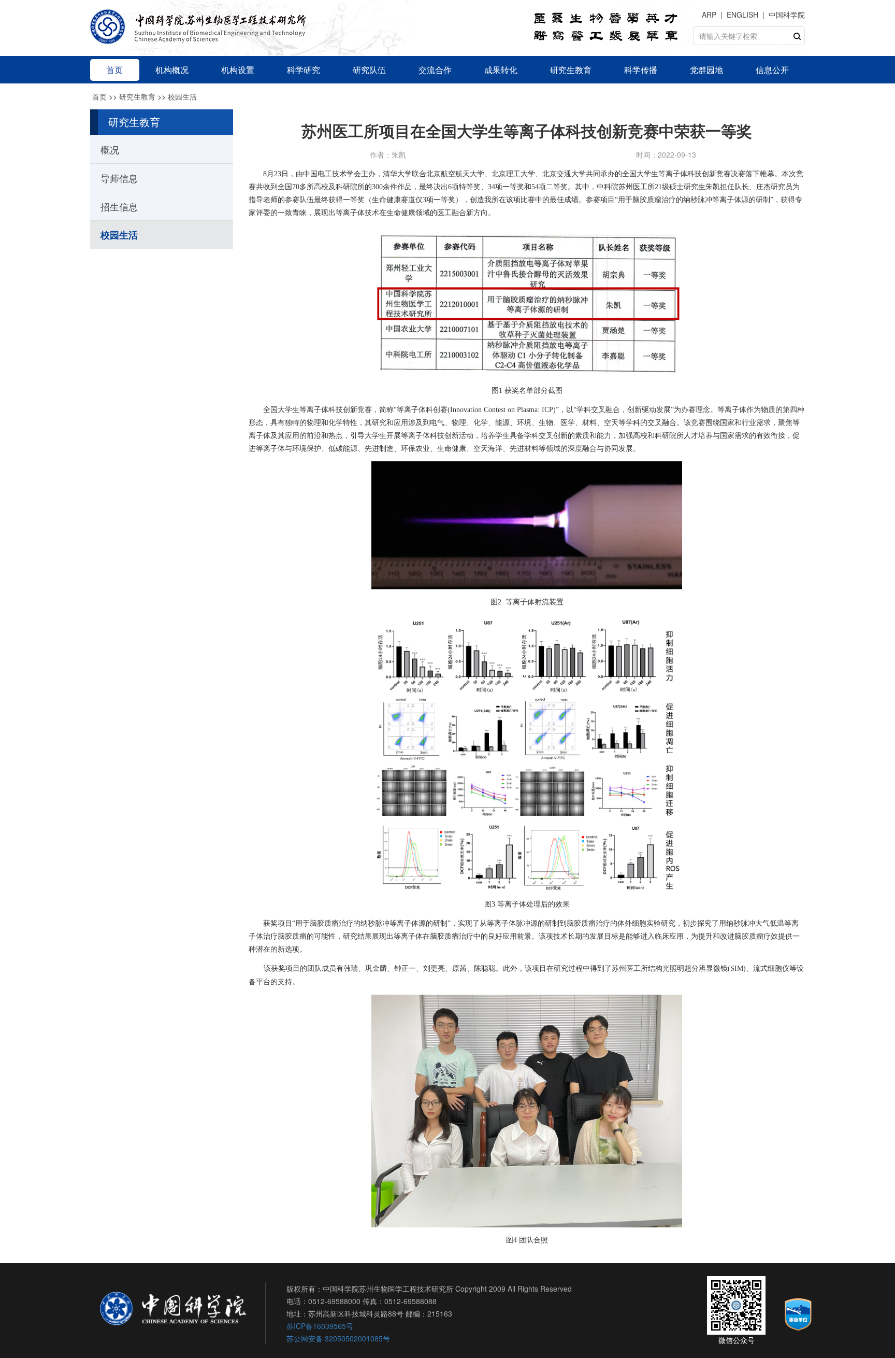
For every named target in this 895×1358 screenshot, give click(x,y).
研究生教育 (137, 96)
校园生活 (182, 96)
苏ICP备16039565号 (319, 1326)
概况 (109, 149)
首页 (99, 96)
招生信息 (119, 206)
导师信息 (119, 178)
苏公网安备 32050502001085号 (338, 1338)
